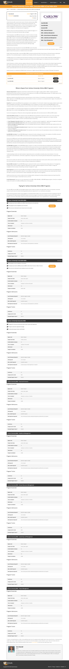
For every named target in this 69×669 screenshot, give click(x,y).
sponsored (60, 83)
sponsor (61, 47)
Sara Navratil (11, 13)
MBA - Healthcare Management (47, 32)
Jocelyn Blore (16, 15)
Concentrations (44, 2)
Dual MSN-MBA (44, 23)
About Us (49, 666)
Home (8, 9)
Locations (36, 2)
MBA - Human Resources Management (49, 35)
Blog (64, 2)
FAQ (60, 2)
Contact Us (58, 666)
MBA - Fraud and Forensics (47, 30)
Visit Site (51, 43)
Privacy (53, 666)
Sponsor (34, 17)
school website (34, 642)
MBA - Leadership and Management (48, 37)
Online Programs (53, 2)
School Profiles (29, 2)
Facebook (62, 666)
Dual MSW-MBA (44, 25)
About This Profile (33, 16)
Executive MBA (44, 27)
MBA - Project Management (47, 40)
